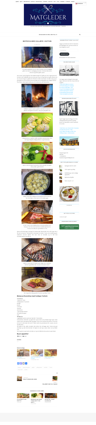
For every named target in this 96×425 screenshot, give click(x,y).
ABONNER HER (64, 54)
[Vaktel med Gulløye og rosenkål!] (37, 352)
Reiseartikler (39, 1)
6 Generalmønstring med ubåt (66, 92)
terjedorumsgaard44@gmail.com (66, 157)
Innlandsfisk (27, 1)
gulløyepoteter (39, 367)
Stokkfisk (45, 1)
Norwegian (80, 3)
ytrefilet (25, 369)
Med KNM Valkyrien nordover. (67, 84)
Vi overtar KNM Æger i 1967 (66, 87)
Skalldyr (50, 1)
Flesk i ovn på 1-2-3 (69, 180)
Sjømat (17, 1)
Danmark (62, 1)
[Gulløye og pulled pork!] (50, 352)
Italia (58, 1)
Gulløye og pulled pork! (49, 357)
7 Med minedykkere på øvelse (66, 94)
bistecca (19, 367)
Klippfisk (33, 1)
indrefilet (45, 367)
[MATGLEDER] (48, 18)
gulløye (33, 367)
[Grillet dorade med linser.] (19, 378)
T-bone (50, 367)
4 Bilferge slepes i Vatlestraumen (66, 133)
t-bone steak (20, 369)
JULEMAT (73, 1)
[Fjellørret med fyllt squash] (54, 378)
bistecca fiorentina (26, 367)
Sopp (54, 1)
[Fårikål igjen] (23, 352)
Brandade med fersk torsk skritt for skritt (36, 401)
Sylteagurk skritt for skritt (70, 165)
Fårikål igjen (19, 357)
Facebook (69, 205)
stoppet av (69, 227)
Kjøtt (21, 1)
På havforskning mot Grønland (67, 85)
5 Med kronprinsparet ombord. (66, 90)
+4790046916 (62, 156)
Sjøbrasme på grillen (69, 177)
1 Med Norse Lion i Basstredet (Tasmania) (69, 128)
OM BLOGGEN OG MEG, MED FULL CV (48, 34)
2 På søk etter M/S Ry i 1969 (65, 129)
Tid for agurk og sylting (70, 169)
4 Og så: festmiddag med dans (66, 89)
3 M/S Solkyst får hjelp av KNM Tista (67, 131)
